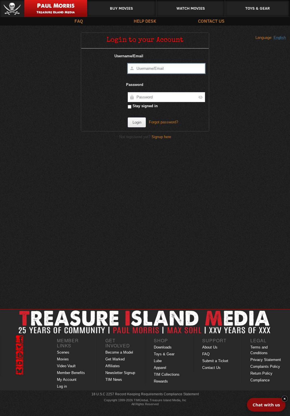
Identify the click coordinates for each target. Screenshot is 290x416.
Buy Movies (121, 8)
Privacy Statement (265, 360)
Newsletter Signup (120, 373)
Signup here (161, 137)
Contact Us (211, 21)
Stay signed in (144, 106)
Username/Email (128, 56)
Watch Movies (190, 8)
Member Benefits (71, 373)
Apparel (160, 368)
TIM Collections (167, 374)
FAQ (78, 21)
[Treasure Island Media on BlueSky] (19, 371)
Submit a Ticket (215, 361)
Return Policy (261, 373)
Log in (62, 386)
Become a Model (119, 352)
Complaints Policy (265, 366)
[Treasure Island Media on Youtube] (19, 363)
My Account (66, 379)
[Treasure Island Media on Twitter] (19, 347)
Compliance (260, 380)
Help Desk (145, 21)
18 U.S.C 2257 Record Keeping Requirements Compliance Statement (145, 394)
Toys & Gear (257, 8)
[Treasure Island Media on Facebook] (19, 339)
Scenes (63, 352)
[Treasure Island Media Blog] (19, 355)
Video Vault (66, 366)
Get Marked (115, 359)
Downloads (163, 347)
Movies (63, 359)
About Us (210, 347)
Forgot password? (163, 122)
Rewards (161, 381)
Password (134, 85)
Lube (158, 361)
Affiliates (112, 366)
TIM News (113, 379)
